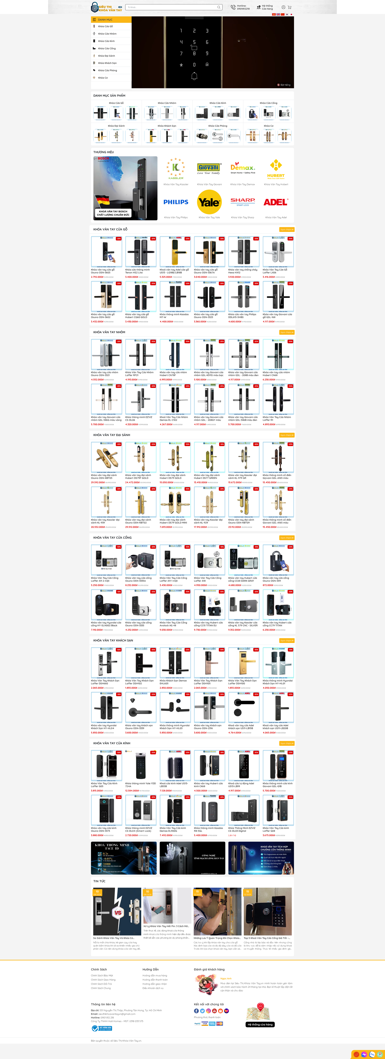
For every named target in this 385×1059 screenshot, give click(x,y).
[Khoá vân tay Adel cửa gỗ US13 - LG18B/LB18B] (175, 251)
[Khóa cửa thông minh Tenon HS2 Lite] (141, 251)
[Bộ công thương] (101, 1028)
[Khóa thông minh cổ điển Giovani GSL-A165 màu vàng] (278, 502)
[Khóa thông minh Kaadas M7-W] (175, 296)
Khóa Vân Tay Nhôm (109, 332)
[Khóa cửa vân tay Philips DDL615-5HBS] (244, 296)
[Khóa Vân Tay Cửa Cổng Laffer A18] (209, 560)
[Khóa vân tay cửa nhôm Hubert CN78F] (175, 354)
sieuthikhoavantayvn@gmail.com (117, 1013)
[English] (278, 14)
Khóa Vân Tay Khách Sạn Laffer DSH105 (208, 682)
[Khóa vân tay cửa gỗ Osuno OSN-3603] (106, 251)
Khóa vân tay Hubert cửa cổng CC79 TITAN (277, 624)
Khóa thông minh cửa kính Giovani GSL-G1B (278, 785)
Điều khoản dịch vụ (153, 988)
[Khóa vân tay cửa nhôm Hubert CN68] (278, 354)
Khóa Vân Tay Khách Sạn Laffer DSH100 (242, 682)
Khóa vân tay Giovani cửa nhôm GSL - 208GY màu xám (208, 419)
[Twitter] (202, 1010)
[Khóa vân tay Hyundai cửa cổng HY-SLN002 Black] (106, 604)
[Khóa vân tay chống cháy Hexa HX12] (244, 251)
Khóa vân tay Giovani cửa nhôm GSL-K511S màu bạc (208, 374)
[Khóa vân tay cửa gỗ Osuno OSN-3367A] (209, 251)
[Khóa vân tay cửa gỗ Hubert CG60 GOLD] (141, 296)
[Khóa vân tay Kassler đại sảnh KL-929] (209, 502)
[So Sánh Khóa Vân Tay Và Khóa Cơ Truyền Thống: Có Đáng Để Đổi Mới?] (117, 912)
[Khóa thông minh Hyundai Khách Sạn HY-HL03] (175, 707)
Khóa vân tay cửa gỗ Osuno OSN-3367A (206, 271)
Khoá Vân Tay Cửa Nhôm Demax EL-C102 (174, 418)
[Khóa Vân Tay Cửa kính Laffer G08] (278, 810)
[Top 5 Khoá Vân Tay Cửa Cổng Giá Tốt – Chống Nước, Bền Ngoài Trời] (268, 912)
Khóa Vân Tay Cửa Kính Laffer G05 (104, 785)
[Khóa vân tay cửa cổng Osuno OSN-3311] (278, 560)
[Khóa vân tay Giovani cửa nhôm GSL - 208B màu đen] (244, 354)
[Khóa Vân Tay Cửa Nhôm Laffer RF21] (141, 354)
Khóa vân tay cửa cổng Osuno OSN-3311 (276, 579)
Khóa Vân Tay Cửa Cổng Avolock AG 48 (173, 624)
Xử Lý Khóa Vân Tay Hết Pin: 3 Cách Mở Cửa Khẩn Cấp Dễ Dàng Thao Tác (165, 926)
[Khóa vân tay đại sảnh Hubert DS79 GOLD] (175, 457)
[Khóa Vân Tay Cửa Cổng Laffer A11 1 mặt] (175, 560)
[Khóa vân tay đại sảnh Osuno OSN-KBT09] (244, 502)
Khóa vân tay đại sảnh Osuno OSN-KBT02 (138, 521)
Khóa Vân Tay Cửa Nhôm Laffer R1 (277, 418)
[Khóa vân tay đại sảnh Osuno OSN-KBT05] (106, 457)
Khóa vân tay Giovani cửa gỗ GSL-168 (277, 316)
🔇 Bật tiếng (283, 84)
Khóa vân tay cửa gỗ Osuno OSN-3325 (206, 316)
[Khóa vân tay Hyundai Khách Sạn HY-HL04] (106, 707)
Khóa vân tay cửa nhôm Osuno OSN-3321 (104, 374)
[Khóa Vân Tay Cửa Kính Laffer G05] (106, 765)
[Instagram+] (208, 1010)
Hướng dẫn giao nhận (155, 983)
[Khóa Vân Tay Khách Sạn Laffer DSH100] (244, 662)
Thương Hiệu (103, 152)
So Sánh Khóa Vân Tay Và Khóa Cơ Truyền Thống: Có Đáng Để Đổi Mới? (113, 938)
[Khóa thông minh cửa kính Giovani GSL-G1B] (278, 765)
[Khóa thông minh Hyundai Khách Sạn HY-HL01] (278, 662)
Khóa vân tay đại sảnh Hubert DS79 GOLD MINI (173, 521)
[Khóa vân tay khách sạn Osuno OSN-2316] (209, 707)
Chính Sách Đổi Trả (101, 983)
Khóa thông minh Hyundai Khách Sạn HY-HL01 (278, 682)
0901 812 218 (107, 1017)
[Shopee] (220, 1010)
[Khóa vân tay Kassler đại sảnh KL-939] (106, 502)
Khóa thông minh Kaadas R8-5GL (208, 829)
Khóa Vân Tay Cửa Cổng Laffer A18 (207, 579)
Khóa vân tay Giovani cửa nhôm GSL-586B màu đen (243, 418)
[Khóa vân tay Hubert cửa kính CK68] (209, 765)
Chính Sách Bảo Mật (102, 975)
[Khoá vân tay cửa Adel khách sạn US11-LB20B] (278, 707)
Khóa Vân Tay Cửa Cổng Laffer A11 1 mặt (173, 579)
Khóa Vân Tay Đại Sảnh (111, 435)
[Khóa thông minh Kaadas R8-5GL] (209, 810)
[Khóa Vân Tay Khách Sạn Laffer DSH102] (141, 662)
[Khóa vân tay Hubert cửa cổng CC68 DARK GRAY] (244, 560)
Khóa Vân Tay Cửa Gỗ (110, 229)
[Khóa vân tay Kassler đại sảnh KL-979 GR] (244, 457)
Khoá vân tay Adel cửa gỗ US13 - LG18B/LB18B (174, 271)
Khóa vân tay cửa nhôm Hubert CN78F (173, 374)
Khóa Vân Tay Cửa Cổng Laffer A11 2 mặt (104, 579)
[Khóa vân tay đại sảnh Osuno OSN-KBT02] (141, 502)
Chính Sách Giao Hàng (103, 979)
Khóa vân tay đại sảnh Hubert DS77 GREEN (207, 476)
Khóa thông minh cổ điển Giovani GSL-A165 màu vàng (277, 521)
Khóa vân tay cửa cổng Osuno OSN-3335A (138, 579)
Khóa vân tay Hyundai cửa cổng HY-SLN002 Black (106, 624)
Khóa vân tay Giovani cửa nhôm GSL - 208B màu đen (243, 374)
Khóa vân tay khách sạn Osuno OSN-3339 (139, 727)
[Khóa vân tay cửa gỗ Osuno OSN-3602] (106, 296)
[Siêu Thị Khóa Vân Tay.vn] (106, 7)
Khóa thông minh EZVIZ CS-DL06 (138, 418)
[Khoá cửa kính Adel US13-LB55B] (175, 765)
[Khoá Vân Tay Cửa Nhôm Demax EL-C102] (175, 399)
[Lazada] (226, 1010)
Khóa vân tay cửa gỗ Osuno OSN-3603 (103, 271)
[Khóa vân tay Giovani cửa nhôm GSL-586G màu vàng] (106, 399)
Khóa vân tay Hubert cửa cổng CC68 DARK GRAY (242, 579)
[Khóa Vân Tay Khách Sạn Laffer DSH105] (209, 662)
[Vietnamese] (274, 14)
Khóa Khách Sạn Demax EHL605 (173, 682)
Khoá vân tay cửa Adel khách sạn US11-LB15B (241, 727)
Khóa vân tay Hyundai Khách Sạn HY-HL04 (104, 727)
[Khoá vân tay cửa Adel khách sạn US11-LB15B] (244, 707)
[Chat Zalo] (372, 1054)
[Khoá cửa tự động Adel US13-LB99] (244, 765)
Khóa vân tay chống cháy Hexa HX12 (242, 271)
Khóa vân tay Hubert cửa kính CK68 (208, 785)
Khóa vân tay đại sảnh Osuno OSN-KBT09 (241, 521)
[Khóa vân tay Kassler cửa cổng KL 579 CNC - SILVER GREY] (244, 604)
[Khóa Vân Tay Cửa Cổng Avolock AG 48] (175, 604)
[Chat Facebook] (364, 1054)
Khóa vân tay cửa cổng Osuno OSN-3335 (138, 624)
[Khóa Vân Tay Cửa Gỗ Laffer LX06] (278, 251)
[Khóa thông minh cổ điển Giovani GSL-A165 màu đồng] (278, 457)
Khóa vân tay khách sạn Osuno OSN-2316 (208, 727)
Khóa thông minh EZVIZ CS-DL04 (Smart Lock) (138, 829)
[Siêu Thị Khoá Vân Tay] (125, 188)
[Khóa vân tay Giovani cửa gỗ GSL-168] (278, 296)
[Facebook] (196, 1010)
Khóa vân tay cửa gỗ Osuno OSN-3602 (103, 316)
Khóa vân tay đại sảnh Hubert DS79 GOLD (172, 476)
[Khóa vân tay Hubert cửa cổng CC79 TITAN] (278, 604)
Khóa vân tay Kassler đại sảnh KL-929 (208, 521)
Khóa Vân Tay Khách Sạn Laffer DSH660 (105, 682)
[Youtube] (214, 1010)
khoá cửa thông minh (160, 934)
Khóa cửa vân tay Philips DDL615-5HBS (242, 316)
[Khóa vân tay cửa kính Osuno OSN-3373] (106, 810)
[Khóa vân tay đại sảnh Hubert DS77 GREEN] (209, 457)
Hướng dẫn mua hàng (155, 975)
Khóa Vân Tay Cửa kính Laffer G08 (276, 829)
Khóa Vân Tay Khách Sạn (113, 640)
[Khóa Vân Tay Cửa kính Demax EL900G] (175, 810)
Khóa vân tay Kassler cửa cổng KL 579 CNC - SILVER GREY (243, 624)
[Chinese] (283, 14)
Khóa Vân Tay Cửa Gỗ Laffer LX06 (275, 271)
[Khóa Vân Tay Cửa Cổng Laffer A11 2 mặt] (106, 560)
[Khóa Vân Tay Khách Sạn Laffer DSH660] (106, 662)
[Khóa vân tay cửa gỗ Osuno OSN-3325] (209, 296)
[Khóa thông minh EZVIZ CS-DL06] (141, 399)
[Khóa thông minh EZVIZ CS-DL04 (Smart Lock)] (141, 810)
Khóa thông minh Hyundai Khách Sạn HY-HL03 (175, 727)
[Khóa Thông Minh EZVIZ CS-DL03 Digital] (244, 810)
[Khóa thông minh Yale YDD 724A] (141, 765)
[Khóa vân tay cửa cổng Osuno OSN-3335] (141, 604)
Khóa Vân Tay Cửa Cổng (112, 537)
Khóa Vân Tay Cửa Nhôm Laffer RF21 (139, 374)
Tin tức (99, 881)
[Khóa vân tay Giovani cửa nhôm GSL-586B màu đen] (244, 399)
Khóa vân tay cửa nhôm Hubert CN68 (276, 374)
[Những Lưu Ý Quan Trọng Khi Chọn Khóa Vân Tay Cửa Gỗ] (218, 912)
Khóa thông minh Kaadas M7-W (174, 316)
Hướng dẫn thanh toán (155, 979)
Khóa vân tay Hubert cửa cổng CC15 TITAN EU (208, 624)
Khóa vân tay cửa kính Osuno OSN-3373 (103, 829)
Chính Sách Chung (101, 988)
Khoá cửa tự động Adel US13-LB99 (241, 785)
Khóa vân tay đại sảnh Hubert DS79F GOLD (138, 476)
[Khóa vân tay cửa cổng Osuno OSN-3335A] (141, 560)
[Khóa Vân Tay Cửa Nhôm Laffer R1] (278, 399)
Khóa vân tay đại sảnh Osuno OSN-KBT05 (104, 476)
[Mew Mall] (124, 858)
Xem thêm (286, 229)
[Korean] (287, 14)
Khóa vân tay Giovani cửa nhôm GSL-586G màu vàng (106, 418)
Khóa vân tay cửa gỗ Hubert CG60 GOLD (137, 316)
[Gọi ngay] (356, 1054)
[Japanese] (291, 14)
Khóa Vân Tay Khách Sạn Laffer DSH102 (139, 682)
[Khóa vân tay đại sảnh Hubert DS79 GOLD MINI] (175, 502)
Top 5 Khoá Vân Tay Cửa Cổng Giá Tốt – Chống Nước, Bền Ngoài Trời (266, 938)
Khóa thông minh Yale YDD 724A (140, 785)
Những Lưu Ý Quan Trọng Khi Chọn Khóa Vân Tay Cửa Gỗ (216, 938)
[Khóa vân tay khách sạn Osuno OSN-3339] (141, 707)
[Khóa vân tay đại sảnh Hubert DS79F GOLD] (141, 457)
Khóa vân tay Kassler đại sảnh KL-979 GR (242, 476)
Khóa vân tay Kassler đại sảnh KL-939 (105, 521)
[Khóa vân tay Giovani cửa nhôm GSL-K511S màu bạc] (209, 354)
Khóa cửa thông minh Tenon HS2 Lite (137, 271)
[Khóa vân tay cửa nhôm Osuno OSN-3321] (106, 354)
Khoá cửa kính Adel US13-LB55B (174, 785)
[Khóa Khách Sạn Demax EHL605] (175, 662)
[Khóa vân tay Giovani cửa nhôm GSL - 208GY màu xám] (209, 399)
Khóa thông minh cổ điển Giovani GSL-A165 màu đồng (277, 477)
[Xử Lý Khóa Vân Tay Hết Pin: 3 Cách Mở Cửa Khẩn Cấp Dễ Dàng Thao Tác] (167, 906)
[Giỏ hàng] (290, 7)
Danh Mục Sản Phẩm (109, 95)
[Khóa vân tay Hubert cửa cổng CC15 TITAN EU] (209, 604)
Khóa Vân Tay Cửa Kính (111, 743)
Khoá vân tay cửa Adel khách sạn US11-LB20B (275, 727)
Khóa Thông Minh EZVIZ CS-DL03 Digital (241, 829)
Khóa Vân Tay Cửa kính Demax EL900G (173, 829)
